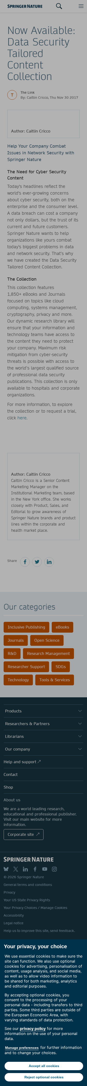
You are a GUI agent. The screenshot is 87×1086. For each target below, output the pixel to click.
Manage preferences (22, 1048)
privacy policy (33, 1028)
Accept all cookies (44, 1066)
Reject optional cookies (44, 1077)
